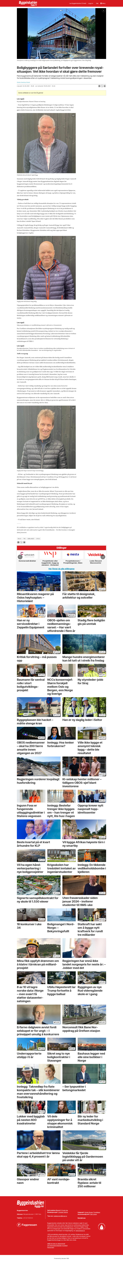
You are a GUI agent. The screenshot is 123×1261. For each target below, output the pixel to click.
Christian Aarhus (63, 1212)
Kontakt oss (82, 1218)
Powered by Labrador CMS (61, 1258)
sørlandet (31, 538)
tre (24, 538)
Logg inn (90, 3)
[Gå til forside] (28, 3)
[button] (20, 557)
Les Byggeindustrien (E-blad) (77, 3)
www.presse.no (80, 1230)
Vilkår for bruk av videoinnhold (56, 1244)
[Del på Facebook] (99, 86)
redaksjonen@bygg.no (60, 1216)
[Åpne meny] (103, 3)
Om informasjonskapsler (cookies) (57, 1245)
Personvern (50, 1247)
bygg (38, 538)
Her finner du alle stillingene (61, 569)
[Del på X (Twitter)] (102, 86)
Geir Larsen (93, 1214)
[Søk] (97, 3)
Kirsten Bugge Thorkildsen (92, 1212)
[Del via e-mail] (104, 86)
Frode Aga (65, 1210)
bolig (19, 538)
